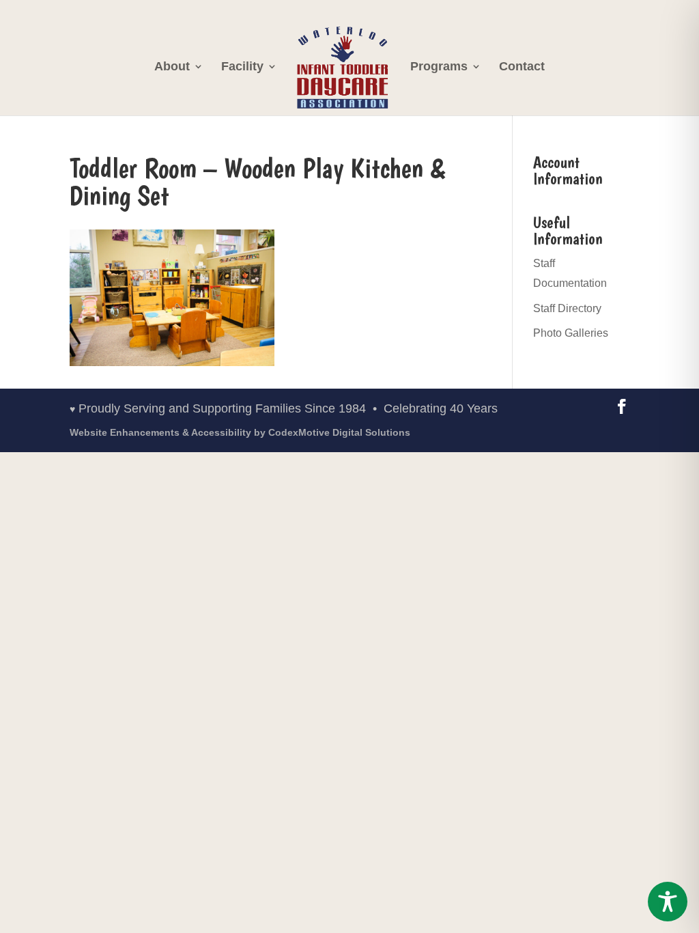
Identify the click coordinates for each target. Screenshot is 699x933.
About (172, 67)
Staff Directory (567, 308)
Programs (439, 67)
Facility (242, 67)
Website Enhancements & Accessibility (240, 432)
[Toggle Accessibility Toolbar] (667, 901)
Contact (522, 67)
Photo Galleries (570, 333)
